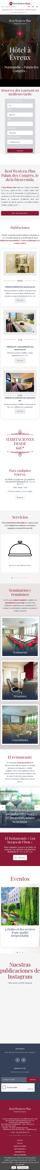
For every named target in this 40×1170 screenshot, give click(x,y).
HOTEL (20, 1143)
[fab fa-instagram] (23, 1060)
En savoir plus (23, 1167)
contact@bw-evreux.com (20, 1135)
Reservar (20, 300)
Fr (29, 6)
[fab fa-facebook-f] (17, 1060)
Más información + (20, 213)
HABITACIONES (20, 1146)
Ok (14, 1167)
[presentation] (2, 44)
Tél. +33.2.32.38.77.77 (8, 6)
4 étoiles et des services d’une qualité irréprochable (20, 932)
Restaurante (20, 1149)
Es (37, 6)
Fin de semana (20, 1154)
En (33, 6)
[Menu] (20, 33)
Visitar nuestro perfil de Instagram (20, 983)
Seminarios (20, 1152)
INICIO (20, 1140)
